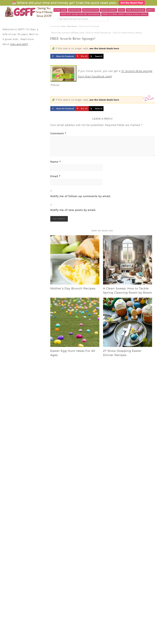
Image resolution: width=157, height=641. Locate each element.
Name (55, 161)
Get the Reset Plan (132, 2)
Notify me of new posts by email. (73, 209)
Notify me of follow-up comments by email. (80, 196)
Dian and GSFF (19, 44)
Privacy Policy (134, 33)
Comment (58, 133)
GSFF (28, 12)
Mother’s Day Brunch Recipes (72, 288)
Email (55, 176)
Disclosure (105, 33)
